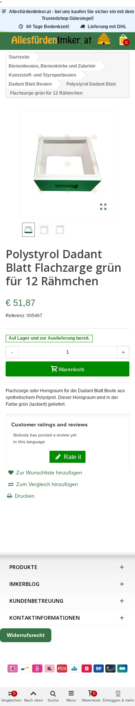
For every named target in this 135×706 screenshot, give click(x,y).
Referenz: (16, 315)
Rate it (71, 456)
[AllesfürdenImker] (63, 41)
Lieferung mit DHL (107, 26)
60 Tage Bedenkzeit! (47, 26)
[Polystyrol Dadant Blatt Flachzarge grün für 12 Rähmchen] (103, 207)
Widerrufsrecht (26, 635)
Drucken (24, 496)
